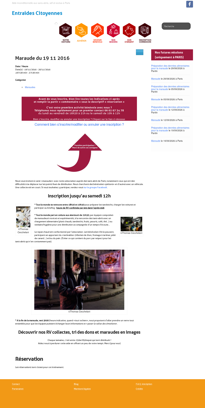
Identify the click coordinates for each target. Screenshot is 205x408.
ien (54, 124)
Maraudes (30, 87)
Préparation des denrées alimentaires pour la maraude (170, 67)
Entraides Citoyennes (37, 13)
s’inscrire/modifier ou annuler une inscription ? (90, 124)
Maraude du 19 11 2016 (42, 58)
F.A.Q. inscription (144, 384)
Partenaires (17, 389)
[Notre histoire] (66, 33)
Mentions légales (82, 389)
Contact (16, 384)
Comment (42, 124)
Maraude (155, 78)
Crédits (139, 389)
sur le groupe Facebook (95, 187)
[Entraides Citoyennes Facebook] (189, 4)
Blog (76, 384)
